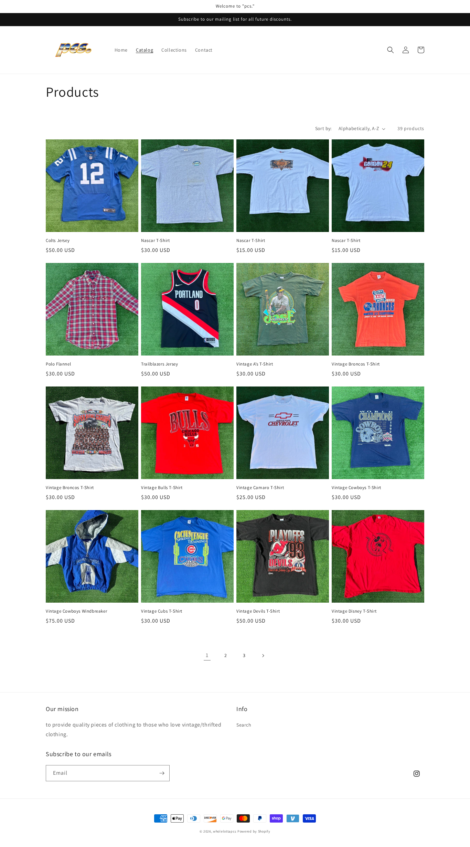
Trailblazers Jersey (159, 364)
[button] (390, 49)
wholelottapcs (224, 831)
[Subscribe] (161, 773)
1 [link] (207, 655)
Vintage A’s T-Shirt (254, 364)
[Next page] (262, 655)
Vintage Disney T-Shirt (354, 611)
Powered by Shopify (253, 831)
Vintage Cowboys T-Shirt (356, 487)
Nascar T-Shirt (155, 240)
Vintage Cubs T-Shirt (161, 611)
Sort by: (323, 128)
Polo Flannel (58, 364)
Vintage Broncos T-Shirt (356, 364)
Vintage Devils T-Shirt (258, 611)
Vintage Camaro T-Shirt (260, 487)
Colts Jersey (58, 240)
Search (244, 725)
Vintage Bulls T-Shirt (162, 487)
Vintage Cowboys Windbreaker (76, 611)
